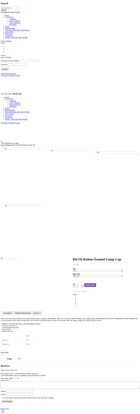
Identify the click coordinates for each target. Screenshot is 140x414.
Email (3, 394)
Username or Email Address (10, 61)
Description (8, 313)
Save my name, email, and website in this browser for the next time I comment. (28, 398)
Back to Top (5, 408)
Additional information (23, 313)
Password (4, 64)
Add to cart (90, 285)
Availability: (77, 291)
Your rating (5, 378)
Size (74, 268)
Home (3, 145)
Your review (5, 380)
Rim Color (76, 274)
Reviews (36, 313)
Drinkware (8, 145)
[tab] (7, 313)
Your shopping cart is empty (10, 143)
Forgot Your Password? (8, 73)
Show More (5, 352)
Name (3, 391)
